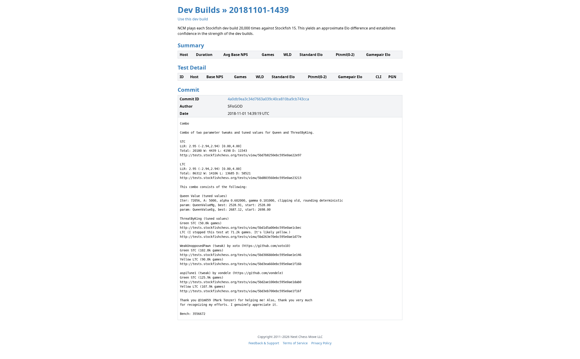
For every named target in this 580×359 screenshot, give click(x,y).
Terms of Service (295, 343)
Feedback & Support (264, 343)
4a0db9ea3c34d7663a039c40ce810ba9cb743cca (268, 98)
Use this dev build (193, 19)
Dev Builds (199, 9)
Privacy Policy (321, 343)
